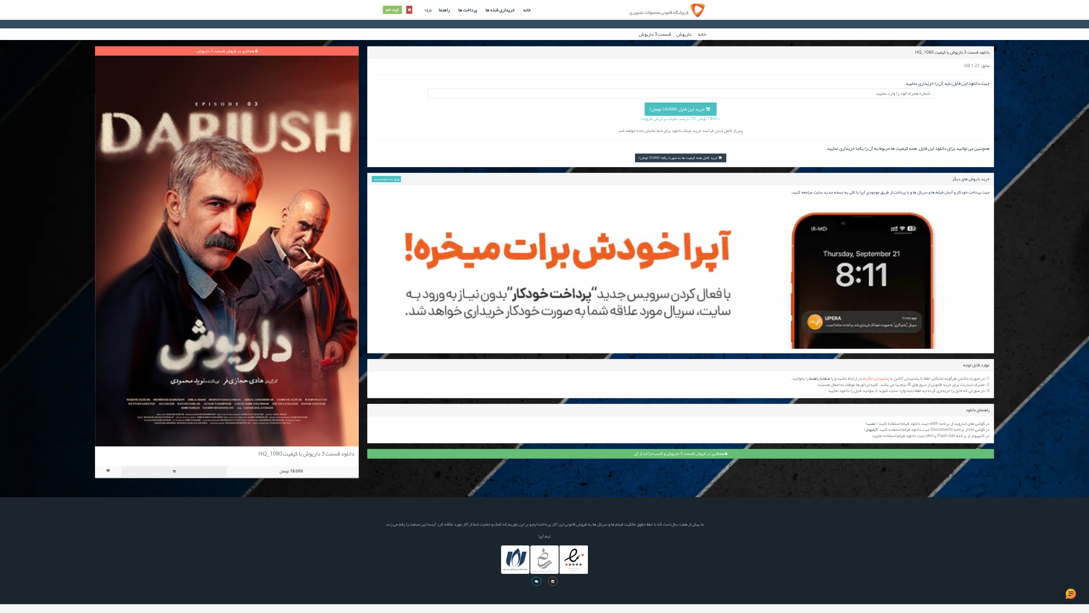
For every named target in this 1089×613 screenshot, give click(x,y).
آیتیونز (871, 429)
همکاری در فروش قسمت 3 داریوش (226, 51)
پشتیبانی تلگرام (876, 378)
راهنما (444, 9)
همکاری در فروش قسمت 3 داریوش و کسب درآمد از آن (679, 453)
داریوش (683, 34)
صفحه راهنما (819, 378)
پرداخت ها (467, 9)
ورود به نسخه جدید (386, 179)
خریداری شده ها (500, 9)
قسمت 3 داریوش (655, 34)
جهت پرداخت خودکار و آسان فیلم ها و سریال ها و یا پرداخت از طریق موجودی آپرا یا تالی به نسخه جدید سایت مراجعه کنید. (890, 192)
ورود (427, 10)
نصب (871, 423)
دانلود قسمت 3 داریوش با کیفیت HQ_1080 (306, 453)
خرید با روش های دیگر (970, 179)
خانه (527, 9)
